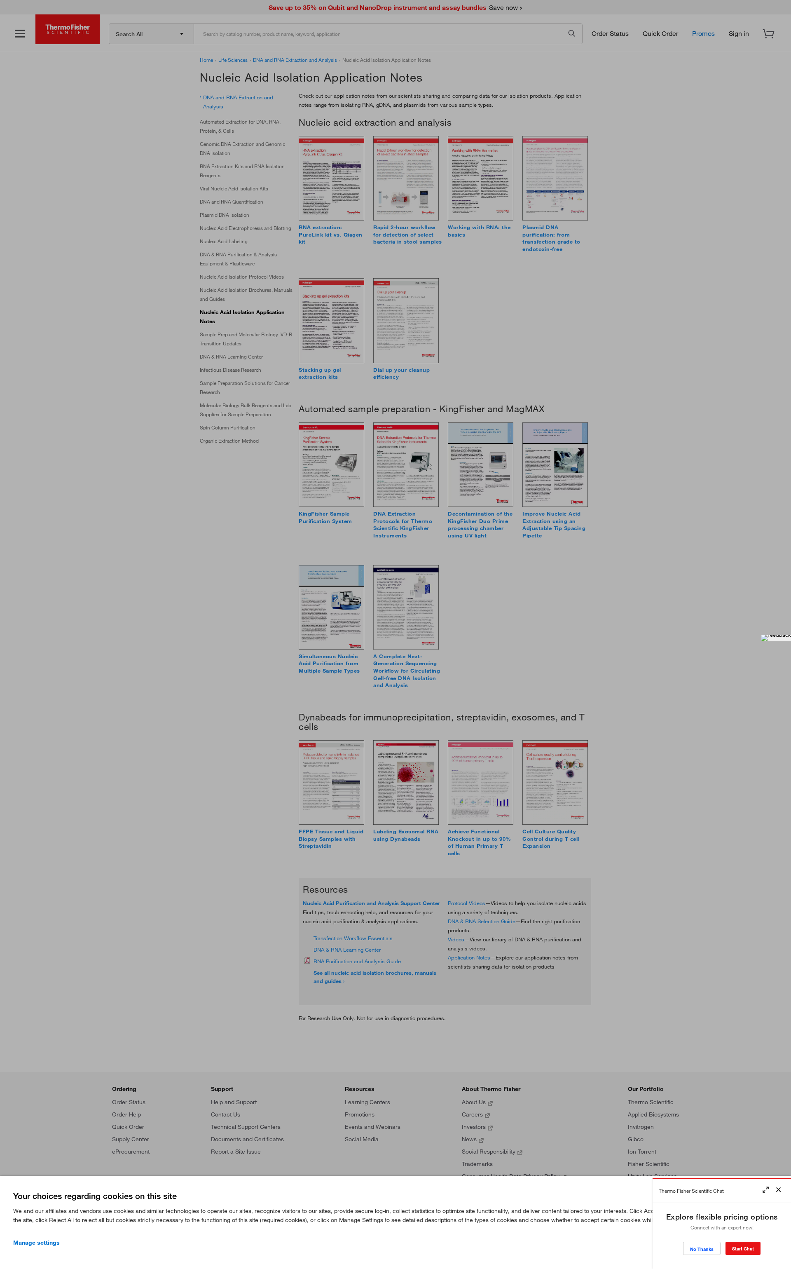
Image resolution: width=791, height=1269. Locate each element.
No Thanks (702, 1249)
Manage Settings (36, 1242)
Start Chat (743, 1249)
